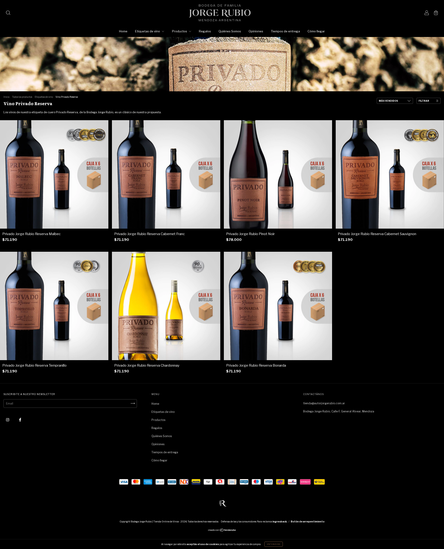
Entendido (273, 544)
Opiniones (256, 31)
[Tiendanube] (222, 530)
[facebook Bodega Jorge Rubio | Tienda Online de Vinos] (20, 419)
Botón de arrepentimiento (307, 521)
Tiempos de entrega (285, 31)
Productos (180, 31)
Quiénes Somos (230, 31)
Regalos (205, 31)
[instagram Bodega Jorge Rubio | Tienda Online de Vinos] (7, 419)
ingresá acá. (279, 521)
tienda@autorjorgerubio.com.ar (324, 403)
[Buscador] (8, 13)
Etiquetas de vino (148, 31)
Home (123, 31)
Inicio (6, 96)
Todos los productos (22, 96)
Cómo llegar (316, 31)
